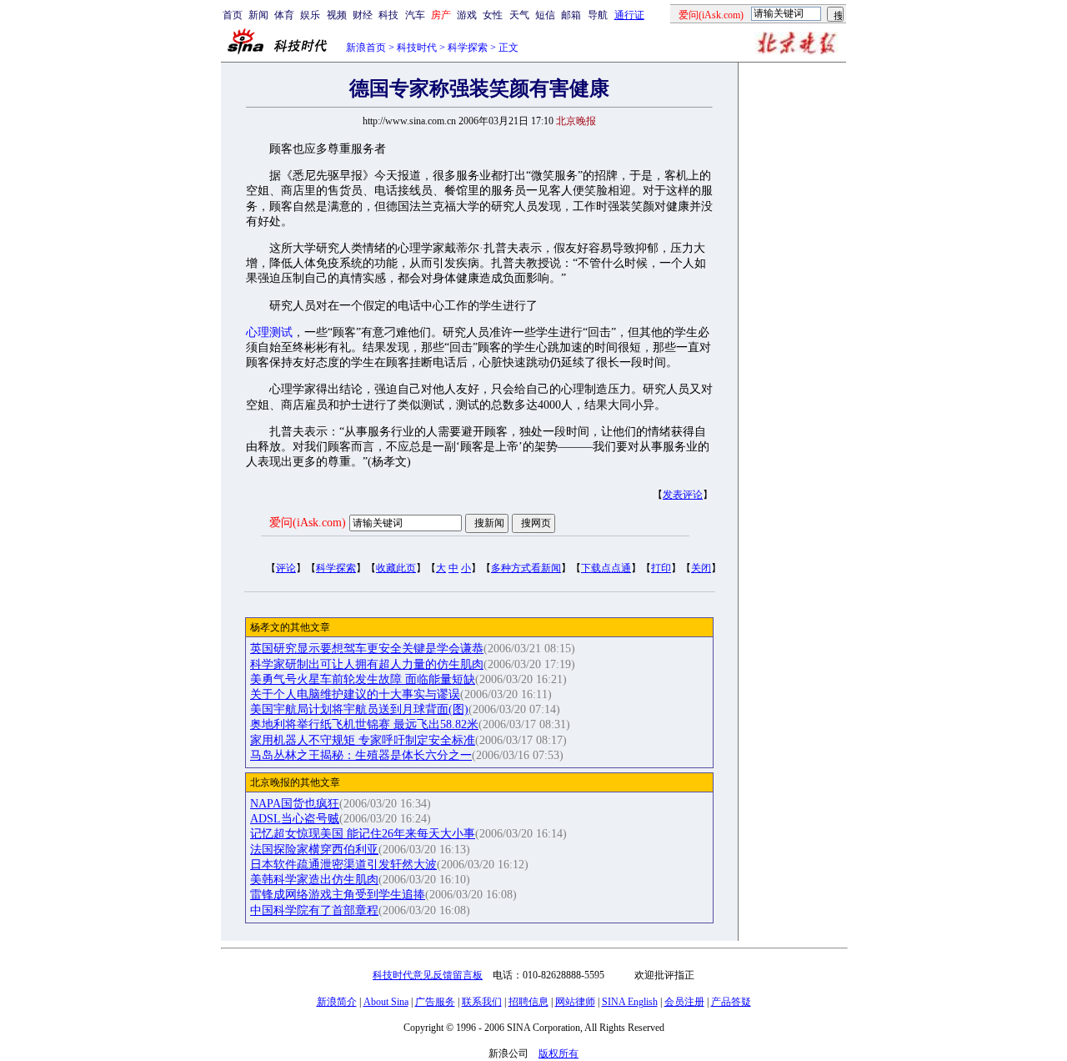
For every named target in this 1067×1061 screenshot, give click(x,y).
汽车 (415, 15)
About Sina (385, 1002)
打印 (661, 568)
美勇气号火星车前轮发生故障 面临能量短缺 (362, 679)
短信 (545, 15)
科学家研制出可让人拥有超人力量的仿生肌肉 (366, 664)
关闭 (701, 568)
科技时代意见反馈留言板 (428, 975)
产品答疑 (731, 1002)
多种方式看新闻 (526, 568)
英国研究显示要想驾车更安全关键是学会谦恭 (366, 648)
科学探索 (468, 47)
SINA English (630, 1002)
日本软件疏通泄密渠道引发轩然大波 (343, 864)
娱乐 (310, 15)
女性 (493, 15)
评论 (286, 568)
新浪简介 (337, 1002)
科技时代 (417, 47)
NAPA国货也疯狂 (294, 803)
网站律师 (575, 1002)
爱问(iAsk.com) (307, 522)
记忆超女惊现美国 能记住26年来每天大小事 (362, 833)
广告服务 (435, 1002)
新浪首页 (366, 47)
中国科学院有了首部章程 (314, 910)
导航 (598, 15)
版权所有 (559, 1053)
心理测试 (269, 332)
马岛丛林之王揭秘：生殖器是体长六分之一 (361, 755)
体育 (284, 15)
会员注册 (684, 1002)
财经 (363, 15)
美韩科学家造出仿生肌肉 (314, 879)
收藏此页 (396, 568)
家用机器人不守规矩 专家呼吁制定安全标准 (362, 740)
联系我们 (482, 1002)
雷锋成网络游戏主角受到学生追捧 (337, 894)
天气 (519, 15)
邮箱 (571, 15)
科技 (388, 15)
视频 (337, 15)
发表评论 (683, 494)
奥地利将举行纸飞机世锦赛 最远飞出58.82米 (364, 724)
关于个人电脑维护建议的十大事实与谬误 (355, 694)
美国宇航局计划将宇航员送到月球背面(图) (359, 709)
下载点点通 (606, 568)
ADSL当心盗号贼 (294, 818)
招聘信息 (528, 1002)
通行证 (629, 15)
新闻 (258, 15)
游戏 (467, 15)
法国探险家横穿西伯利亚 (314, 849)
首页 (233, 15)
